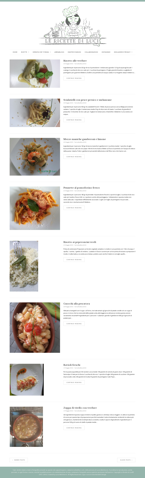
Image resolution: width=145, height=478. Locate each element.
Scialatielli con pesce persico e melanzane (87, 100)
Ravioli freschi (71, 365)
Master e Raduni (74, 52)
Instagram (106, 52)
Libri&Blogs (59, 52)
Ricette (24, 52)
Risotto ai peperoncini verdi (79, 242)
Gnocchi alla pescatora (76, 303)
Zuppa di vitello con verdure (80, 408)
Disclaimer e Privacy (122, 52)
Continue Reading (74, 78)
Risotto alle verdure (75, 60)
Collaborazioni (91, 52)
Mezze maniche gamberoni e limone (84, 139)
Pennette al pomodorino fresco (81, 187)
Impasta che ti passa (41, 52)
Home (15, 52)
